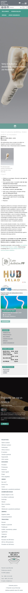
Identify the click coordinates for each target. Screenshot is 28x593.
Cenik (3, 487)
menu (23, 3)
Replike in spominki (6, 524)
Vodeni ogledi (5, 472)
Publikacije (4, 527)
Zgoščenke (4, 531)
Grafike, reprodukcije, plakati (9, 529)
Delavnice (4, 469)
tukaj (6, 419)
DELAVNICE (5, 11)
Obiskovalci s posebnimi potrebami (10, 489)
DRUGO (4, 15)
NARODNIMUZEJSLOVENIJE (4, 3)
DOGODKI (4, 462)
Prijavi (5, 423)
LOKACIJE (6, 371)
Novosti (3, 522)
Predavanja (4, 467)
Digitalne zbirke (5, 514)
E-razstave (4, 452)
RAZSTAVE (6, 369)
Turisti (3, 506)
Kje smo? (3, 482)
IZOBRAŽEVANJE (7, 492)
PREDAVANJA (7, 334)
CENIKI (5, 372)
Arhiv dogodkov (14, 15)
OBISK (3, 479)
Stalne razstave (5, 442)
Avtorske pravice (13, 585)
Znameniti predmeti (6, 516)
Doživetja (3, 499)
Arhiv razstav (4, 459)
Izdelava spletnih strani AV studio (14, 590)
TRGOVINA (5, 519)
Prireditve (4, 464)
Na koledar (5, 321)
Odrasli (3, 502)
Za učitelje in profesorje (7, 497)
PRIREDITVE (6, 332)
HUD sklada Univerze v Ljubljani (10, 246)
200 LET (4, 537)
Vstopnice (4, 534)
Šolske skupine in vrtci (7, 494)
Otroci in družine (5, 504)
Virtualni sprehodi (6, 454)
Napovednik (4, 457)
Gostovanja (4, 447)
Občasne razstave (6, 445)
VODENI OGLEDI (16, 11)
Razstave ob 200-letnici (7, 539)
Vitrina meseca (5, 449)
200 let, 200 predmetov (7, 542)
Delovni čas (4, 484)
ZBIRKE (3, 511)
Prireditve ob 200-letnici (7, 544)
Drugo (3, 474)
